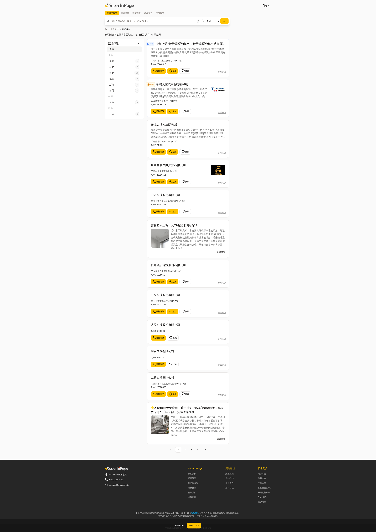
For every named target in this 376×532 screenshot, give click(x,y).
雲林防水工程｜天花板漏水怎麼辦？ (174, 225)
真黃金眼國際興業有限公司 (168, 165)
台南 (123, 114)
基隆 (123, 61)
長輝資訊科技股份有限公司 (168, 265)
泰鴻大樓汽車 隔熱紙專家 (172, 84)
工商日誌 (229, 487)
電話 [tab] (125, 12)
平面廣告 (229, 483)
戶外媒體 (229, 478)
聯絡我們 (192, 492)
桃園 (123, 78)
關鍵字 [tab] (112, 12)
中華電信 (262, 483)
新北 (123, 67)
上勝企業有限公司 (162, 378)
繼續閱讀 (221, 252)
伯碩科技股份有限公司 (165, 195)
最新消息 (262, 478)
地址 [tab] (160, 12)
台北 (123, 73)
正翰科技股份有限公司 (165, 295)
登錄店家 (192, 497)
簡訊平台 (262, 473)
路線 (173, 71)
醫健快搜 (262, 502)
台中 (123, 102)
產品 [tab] (148, 12)
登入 (265, 6)
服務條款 (192, 487)
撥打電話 (158, 71)
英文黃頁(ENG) (264, 487)
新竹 (123, 84)
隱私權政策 (193, 483)
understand (193, 525)
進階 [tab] (136, 12)
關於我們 (192, 473)
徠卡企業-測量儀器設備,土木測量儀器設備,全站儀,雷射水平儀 (189, 44)
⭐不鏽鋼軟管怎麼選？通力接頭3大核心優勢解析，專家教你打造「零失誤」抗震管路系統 (187, 410)
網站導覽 (192, 478)
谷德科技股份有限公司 (165, 325)
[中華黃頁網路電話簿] (119, 6)
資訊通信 (114, 29)
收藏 (185, 71)
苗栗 (123, 90)
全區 (111, 49)
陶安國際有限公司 (162, 351)
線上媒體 (229, 473)
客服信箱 (195, 512)
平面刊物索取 (264, 492)
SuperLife (262, 497)
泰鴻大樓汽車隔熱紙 (164, 125)
